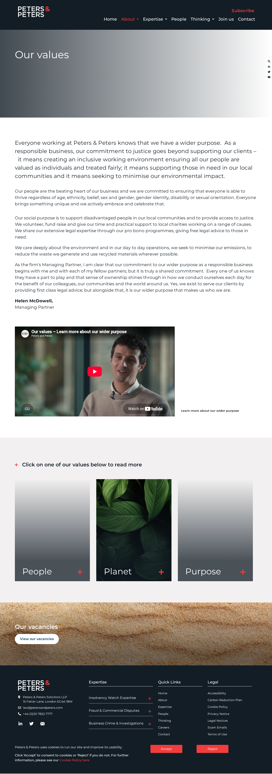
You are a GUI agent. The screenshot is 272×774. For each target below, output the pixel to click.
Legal (213, 682)
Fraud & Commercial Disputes (114, 711)
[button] (130, 19)
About (128, 19)
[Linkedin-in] (269, 66)
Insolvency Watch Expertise (112, 698)
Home (110, 19)
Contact (246, 19)
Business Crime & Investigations (116, 723)
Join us (226, 19)
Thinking (200, 19)
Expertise (153, 19)
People (178, 19)
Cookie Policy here (74, 760)
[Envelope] (269, 77)
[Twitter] (269, 72)
